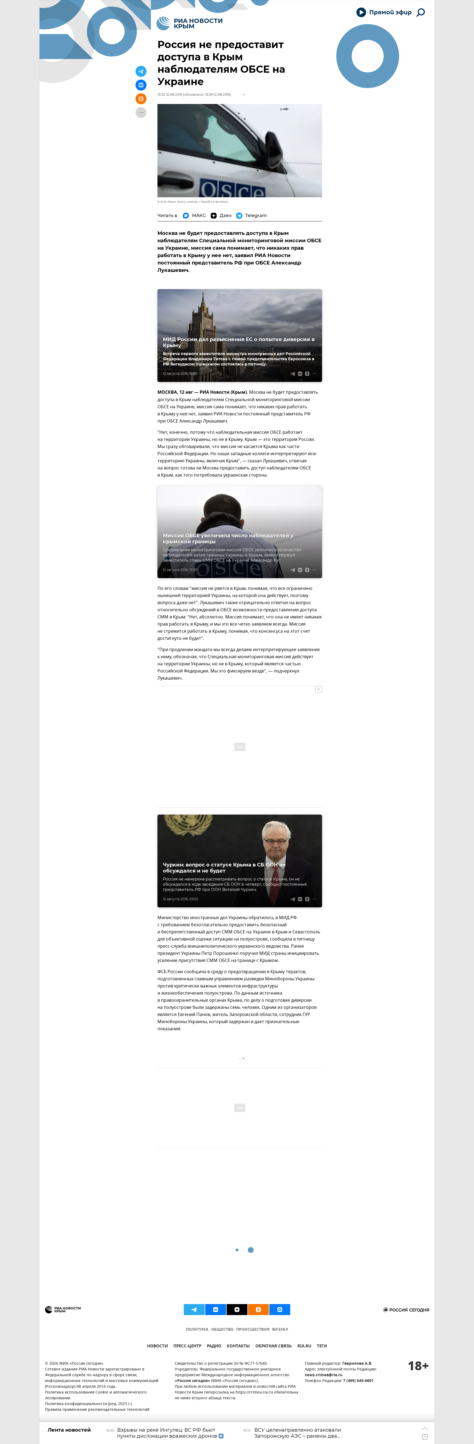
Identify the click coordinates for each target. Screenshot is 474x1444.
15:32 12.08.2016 (169, 94)
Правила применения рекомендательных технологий (97, 1410)
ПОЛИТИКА (197, 1330)
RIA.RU (304, 1347)
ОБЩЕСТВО (222, 1330)
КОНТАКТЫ (238, 1347)
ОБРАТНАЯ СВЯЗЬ (273, 1347)
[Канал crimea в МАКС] (279, 1309)
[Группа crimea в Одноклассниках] (258, 1309)
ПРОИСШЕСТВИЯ (252, 1330)
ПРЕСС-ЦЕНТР (187, 1347)
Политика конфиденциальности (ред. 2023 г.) (88, 1404)
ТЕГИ (322, 1347)
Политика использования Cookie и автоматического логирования (96, 1395)
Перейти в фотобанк (214, 202)
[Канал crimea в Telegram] (194, 1309)
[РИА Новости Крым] (189, 23)
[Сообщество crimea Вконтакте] (215, 1309)
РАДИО (214, 1347)
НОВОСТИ (157, 1347)
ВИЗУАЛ (280, 1330)
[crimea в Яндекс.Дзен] (237, 1309)
